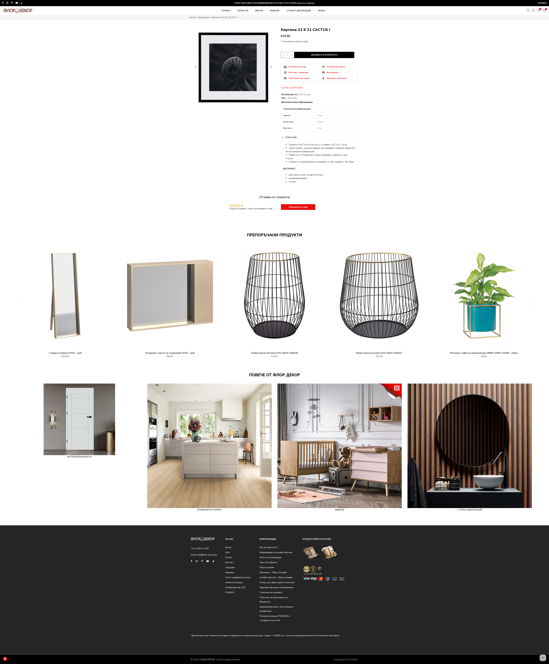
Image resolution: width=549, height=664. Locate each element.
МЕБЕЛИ (274, 10)
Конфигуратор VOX (235, 587)
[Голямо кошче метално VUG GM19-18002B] (274, 297)
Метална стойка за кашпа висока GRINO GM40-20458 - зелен (484, 353)
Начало (193, 17)
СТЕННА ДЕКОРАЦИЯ (299, 10)
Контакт (229, 562)
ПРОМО (226, 10)
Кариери (229, 572)
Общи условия (266, 567)
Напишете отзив (298, 207)
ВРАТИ (259, 10)
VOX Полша (304, 94)
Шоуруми (230, 567)
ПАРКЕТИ (242, 10)
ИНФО (321, 10)
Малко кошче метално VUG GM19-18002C (379, 353)
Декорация (204, 17)
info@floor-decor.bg (207, 554)
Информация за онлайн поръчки (275, 552)
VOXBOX (229, 592)
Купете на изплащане (270, 557)
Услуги (228, 557)
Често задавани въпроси (237, 577)
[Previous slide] (195, 67)
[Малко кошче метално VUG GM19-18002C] (379, 297)
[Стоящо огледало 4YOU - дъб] (65, 297)
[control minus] (283, 55)
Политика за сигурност (271, 592)
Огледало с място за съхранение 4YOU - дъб (170, 353)
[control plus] (292, 55)
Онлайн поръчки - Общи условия (275, 577)
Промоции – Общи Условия (273, 572)
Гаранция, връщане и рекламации (276, 587)
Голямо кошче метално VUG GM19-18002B (274, 353)
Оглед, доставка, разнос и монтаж (276, 582)
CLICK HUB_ (352, 659)
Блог (227, 552)
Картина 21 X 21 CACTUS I (224, 17)
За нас (228, 547)
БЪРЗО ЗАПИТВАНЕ (292, 88)
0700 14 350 (202, 548)
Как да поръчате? (268, 547)
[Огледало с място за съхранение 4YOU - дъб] (169, 297)
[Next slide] (271, 67)
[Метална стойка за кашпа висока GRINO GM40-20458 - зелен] (483, 297)
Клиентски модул (234, 582)
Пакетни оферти (268, 562)
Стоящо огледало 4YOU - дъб (65, 353)
